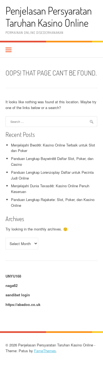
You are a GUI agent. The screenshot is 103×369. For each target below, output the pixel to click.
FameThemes (45, 350)
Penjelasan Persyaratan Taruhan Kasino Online (48, 16)
